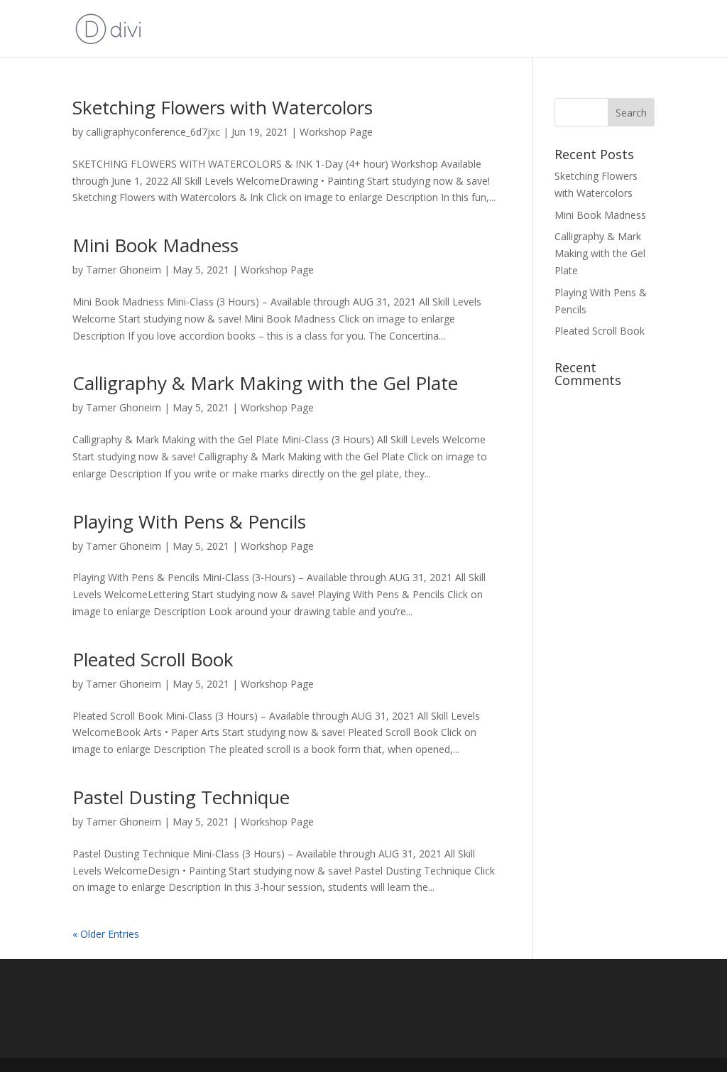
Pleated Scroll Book (153, 659)
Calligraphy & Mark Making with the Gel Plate (265, 383)
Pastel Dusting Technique (181, 797)
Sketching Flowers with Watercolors (222, 107)
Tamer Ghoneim (123, 269)
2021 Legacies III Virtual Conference (567, 29)
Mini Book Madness (155, 245)
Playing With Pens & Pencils (189, 521)
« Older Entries (105, 934)
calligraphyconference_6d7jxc (153, 132)
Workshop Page (336, 132)
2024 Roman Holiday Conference (380, 29)
